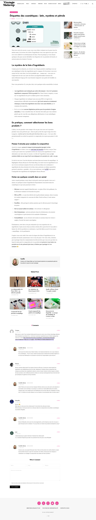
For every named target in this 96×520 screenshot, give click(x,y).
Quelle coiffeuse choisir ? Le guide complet (52, 290)
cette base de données (37, 149)
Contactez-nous (64, 508)
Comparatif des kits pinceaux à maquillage (17, 312)
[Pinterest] (5, 57)
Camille (13, 18)
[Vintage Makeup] (9, 3)
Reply (58, 330)
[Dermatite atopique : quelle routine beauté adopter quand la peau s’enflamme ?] (69, 36)
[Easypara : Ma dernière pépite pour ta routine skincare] (69, 54)
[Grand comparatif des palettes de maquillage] (35, 303)
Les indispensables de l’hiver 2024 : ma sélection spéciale (17, 291)
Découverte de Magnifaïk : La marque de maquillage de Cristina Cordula (52, 313)
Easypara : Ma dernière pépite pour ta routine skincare (79, 53)
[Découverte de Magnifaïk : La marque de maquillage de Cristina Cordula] (52, 303)
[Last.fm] (57, 503)
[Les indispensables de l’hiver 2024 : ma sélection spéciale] (17, 282)
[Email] (5, 60)
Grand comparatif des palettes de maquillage (35, 312)
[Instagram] (43, 503)
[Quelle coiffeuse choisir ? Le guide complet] (52, 282)
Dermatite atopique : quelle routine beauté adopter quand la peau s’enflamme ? (79, 35)
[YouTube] (52, 503)
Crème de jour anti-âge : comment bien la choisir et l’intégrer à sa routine (80, 44)
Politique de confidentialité (50, 508)
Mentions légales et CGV (33, 508)
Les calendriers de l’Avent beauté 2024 (34, 290)
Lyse (16, 432)
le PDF (46, 169)
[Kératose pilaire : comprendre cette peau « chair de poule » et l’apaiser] (69, 26)
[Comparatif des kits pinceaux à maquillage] (17, 303)
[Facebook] (5, 54)
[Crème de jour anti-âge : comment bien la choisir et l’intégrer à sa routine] (69, 46)
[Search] (92, 3)
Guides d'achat (13, 12)
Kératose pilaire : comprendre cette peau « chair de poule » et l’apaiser (80, 25)
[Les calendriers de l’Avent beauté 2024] (35, 282)
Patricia (17, 363)
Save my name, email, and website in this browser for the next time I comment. (27, 483)
